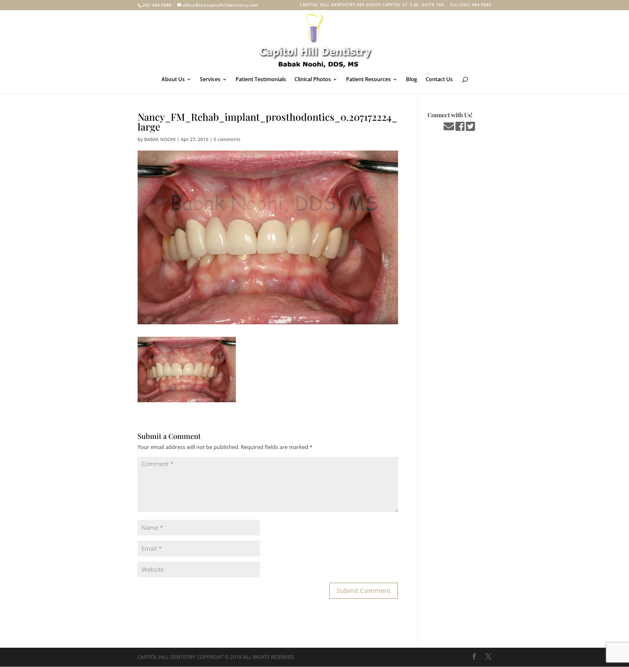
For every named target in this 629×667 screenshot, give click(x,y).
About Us (173, 80)
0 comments (227, 139)
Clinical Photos (313, 80)
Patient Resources (368, 80)
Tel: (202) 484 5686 (470, 5)
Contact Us (439, 80)
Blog (411, 80)
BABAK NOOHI (160, 139)
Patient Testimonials (261, 80)
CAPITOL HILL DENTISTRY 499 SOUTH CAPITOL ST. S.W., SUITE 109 (372, 5)
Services (210, 80)
